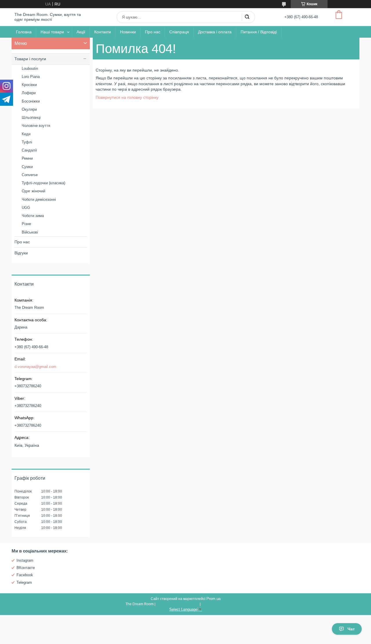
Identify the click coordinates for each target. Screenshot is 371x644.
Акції (81, 32)
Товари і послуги (30, 58)
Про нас (152, 32)
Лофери (29, 93)
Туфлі (27, 142)
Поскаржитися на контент (177, 604)
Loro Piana (31, 76)
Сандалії (29, 150)
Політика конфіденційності (223, 604)
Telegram (24, 582)
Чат (351, 629)
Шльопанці (31, 117)
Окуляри (29, 109)
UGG (26, 207)
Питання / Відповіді (259, 32)
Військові (30, 232)
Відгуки (21, 253)
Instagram (25, 560)
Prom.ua (213, 598)
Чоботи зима (33, 216)
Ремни (27, 158)
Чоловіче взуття (36, 125)
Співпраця (179, 32)
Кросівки (29, 85)
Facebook (25, 575)
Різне (26, 224)
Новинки (128, 32)
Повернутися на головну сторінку (127, 97)
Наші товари (52, 32)
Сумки (27, 167)
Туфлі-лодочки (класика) (43, 183)
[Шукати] (247, 17)
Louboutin (30, 68)
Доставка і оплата (215, 32)
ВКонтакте (26, 567)
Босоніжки (31, 101)
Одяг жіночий (33, 191)
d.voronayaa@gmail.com (35, 366)
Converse (30, 175)
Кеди (26, 134)
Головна (24, 32)
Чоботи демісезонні (39, 199)
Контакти (102, 32)
